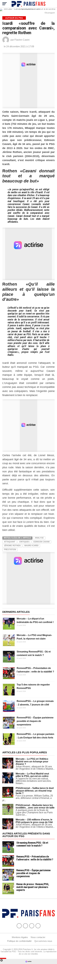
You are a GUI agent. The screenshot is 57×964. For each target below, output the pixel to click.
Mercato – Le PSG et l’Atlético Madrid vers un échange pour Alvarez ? (32, 761)
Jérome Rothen (12, 545)
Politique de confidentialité (19, 941)
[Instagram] (38, 925)
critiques (24, 542)
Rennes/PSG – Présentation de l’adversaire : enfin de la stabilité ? (34, 858)
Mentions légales (20, 937)
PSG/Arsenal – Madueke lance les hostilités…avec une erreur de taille (35, 806)
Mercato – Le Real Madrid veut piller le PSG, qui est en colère (32, 775)
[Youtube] (31, 925)
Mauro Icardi (31, 545)
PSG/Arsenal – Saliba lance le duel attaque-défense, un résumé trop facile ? (35, 790)
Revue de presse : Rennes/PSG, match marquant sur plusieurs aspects (32, 887)
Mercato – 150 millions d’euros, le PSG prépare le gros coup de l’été (34, 820)
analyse (39, 538)
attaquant (9, 542)
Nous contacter (38, 937)
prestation (10, 549)
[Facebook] (19, 925)
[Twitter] (25, 925)
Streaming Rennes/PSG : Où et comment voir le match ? (32, 844)
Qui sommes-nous (43, 941)
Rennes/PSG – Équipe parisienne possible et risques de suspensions (35, 721)
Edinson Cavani (41, 542)
